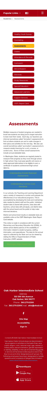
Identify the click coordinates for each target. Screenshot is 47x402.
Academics (7, 19)
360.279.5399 (15, 305)
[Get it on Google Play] (23, 372)
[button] (12, 13)
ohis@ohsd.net (35, 305)
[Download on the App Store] (23, 379)
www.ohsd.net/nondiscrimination (23, 360)
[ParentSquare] (23, 366)
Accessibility (23, 323)
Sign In (23, 327)
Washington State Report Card (19, 244)
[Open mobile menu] (42, 13)
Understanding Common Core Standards (23, 185)
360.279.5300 (27, 302)
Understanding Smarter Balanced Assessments (23, 174)
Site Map (23, 319)
